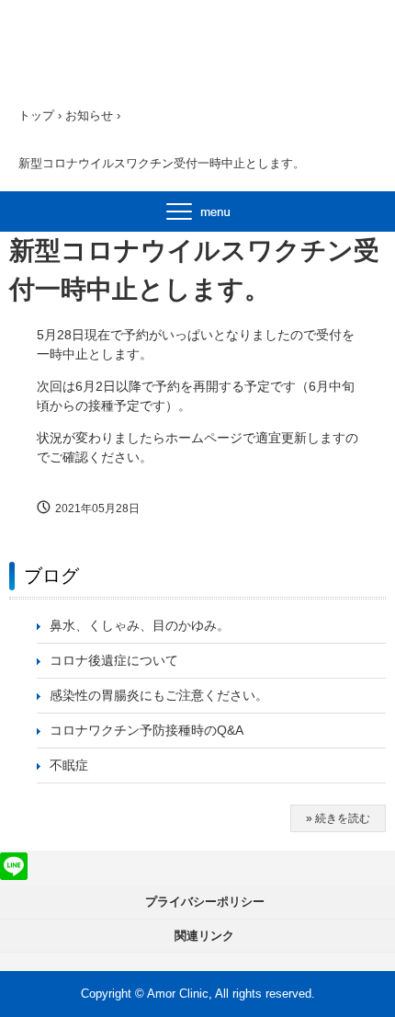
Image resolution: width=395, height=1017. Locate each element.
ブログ (51, 576)
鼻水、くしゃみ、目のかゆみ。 (140, 625)
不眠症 (69, 765)
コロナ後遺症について (114, 660)
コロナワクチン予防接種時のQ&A (146, 730)
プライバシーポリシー (205, 901)
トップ (36, 115)
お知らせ (89, 115)
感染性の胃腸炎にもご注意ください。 (159, 695)
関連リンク (204, 936)
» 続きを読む (338, 818)
